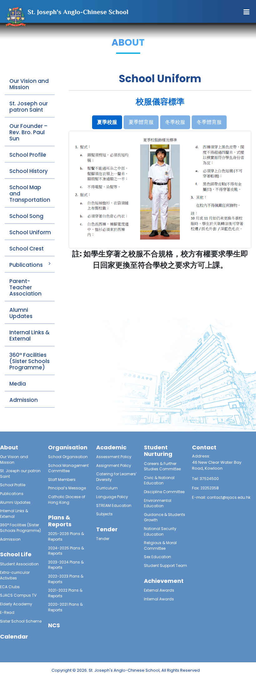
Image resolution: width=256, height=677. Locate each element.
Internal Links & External (29, 335)
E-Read (7, 612)
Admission (23, 400)
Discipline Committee (164, 491)
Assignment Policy (113, 465)
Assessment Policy (113, 456)
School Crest (26, 248)
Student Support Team (165, 565)
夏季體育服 (141, 122)
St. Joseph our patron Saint (28, 107)
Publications (26, 265)
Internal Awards (159, 599)
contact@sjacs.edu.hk (228, 497)
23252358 (209, 488)
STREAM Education (113, 505)
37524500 (209, 478)
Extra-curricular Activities (15, 575)
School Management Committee (68, 468)
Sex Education (157, 556)
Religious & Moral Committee (160, 545)
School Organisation (68, 456)
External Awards (159, 590)
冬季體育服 (209, 122)
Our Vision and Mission (29, 84)
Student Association (19, 564)
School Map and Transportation (29, 194)
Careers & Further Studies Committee (162, 466)
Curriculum (107, 488)
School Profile (27, 155)
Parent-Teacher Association (25, 287)
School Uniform (30, 232)
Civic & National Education (159, 480)
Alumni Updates (20, 313)
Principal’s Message (67, 488)
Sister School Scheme (21, 621)
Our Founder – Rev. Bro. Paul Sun (28, 132)
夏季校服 (107, 122)
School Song (26, 216)
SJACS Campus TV (18, 595)
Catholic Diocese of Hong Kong (66, 499)
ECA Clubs (10, 586)
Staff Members (62, 479)
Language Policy (112, 496)
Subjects (104, 514)
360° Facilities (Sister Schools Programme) (29, 361)
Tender (102, 538)
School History (28, 171)
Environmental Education (157, 503)
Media (17, 383)
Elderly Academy (16, 604)
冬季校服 (175, 122)
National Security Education (160, 531)
